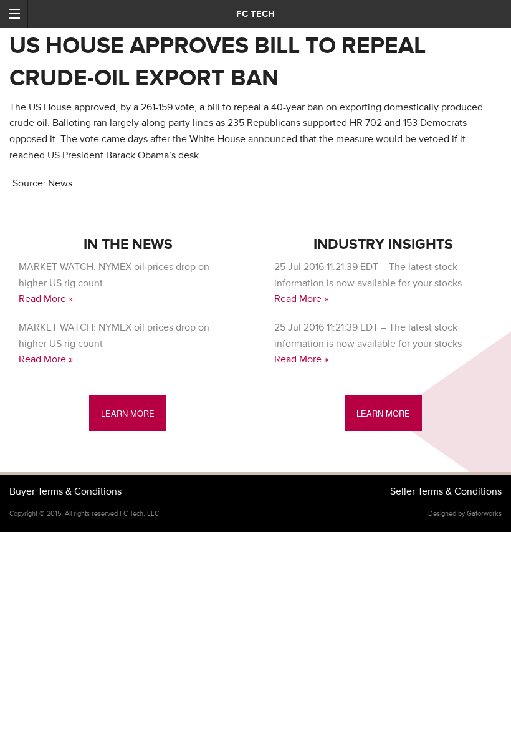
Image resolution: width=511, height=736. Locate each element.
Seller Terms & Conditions (446, 491)
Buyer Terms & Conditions (65, 491)
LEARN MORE (128, 413)
